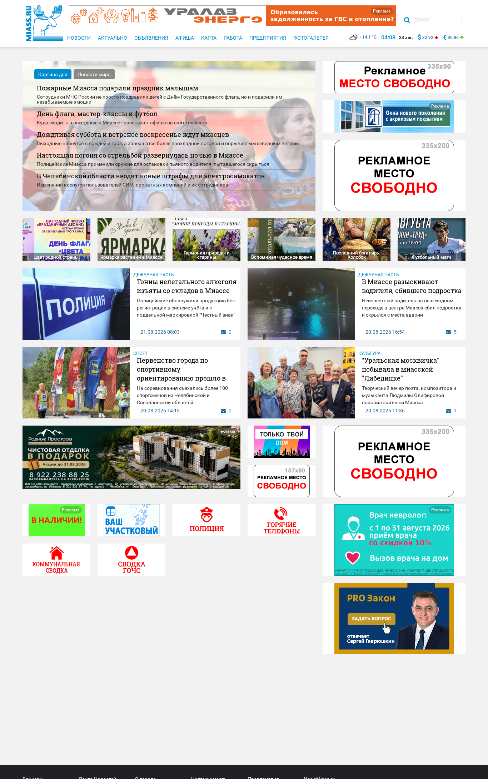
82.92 (427, 37)
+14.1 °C (368, 37)
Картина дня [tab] (53, 74)
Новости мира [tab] (94, 74)
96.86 (453, 37)
